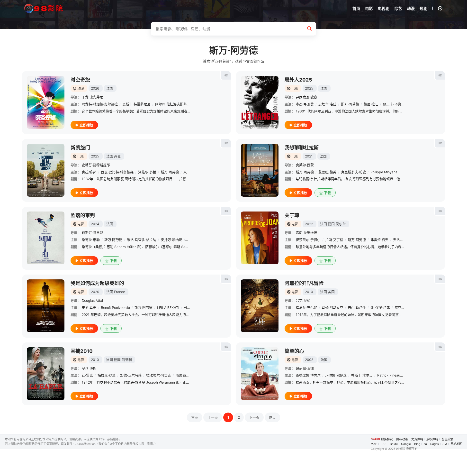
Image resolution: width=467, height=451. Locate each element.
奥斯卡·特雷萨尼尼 (136, 104)
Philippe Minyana (383, 172)
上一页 (213, 417)
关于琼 (292, 215)
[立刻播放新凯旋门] (45, 170)
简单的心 (294, 351)
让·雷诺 (87, 375)
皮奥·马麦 (89, 307)
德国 (331, 224)
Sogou (434, 444)
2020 (95, 292)
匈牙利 (127, 360)
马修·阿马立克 (332, 307)
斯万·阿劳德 (350, 104)
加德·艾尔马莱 (131, 375)
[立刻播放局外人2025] (259, 102)
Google (406, 444)
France (119, 292)
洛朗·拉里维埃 (306, 232)
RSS (383, 444)
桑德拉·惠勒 (91, 240)
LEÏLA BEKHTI (168, 307)
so (425, 444)
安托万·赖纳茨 (171, 240)
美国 (331, 292)
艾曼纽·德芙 (327, 172)
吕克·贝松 (303, 300)
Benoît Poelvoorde (115, 307)
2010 (309, 292)
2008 (309, 360)
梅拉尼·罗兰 (107, 375)
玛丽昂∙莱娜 (305, 368)
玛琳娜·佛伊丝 (336, 375)
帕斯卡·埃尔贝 (362, 375)
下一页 (254, 417)
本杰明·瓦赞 (305, 104)
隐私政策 (402, 439)
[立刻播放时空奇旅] (45, 102)
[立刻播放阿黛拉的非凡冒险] (259, 305)
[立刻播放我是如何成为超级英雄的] (45, 305)
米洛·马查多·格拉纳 (141, 240)
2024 (95, 224)
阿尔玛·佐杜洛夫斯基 (171, 104)
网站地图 (456, 444)
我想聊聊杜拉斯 (302, 148)
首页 (194, 417)
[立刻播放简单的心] (259, 373)
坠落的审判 (83, 215)
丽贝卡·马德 (392, 104)
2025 (309, 88)
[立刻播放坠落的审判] (45, 238)
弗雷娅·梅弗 (379, 240)
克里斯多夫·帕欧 (353, 172)
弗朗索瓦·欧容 (306, 97)
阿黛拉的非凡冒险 (304, 283)
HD (226, 75)
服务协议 (387, 439)
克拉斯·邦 (89, 172)
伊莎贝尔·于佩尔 (308, 240)
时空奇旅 (80, 80)
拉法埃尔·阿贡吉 (158, 375)
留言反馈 (447, 439)
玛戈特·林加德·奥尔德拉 (100, 104)
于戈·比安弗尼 (92, 97)
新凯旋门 (80, 148)
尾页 (272, 417)
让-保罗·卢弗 (380, 307)
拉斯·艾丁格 (334, 240)
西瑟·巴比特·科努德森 (117, 172)
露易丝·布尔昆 (306, 307)
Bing (417, 444)
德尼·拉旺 (371, 104)
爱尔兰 (341, 224)
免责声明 (417, 439)
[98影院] (44, 8)
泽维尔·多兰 (147, 172)
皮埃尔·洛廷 (327, 104)
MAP (374, 444)
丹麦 (117, 156)
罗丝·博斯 (89, 368)
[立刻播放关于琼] (259, 238)
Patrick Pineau (388, 375)
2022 (309, 224)
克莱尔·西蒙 (305, 165)
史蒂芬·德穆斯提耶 (96, 165)
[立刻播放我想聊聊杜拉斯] (259, 170)
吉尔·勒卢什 (357, 307)
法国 (109, 88)
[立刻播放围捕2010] (45, 373)
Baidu (394, 444)
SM (444, 444)
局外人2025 (298, 80)
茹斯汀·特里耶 (92, 232)
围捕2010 (82, 351)
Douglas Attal (92, 300)
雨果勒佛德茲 (186, 375)
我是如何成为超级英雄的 (97, 283)
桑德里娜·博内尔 (308, 375)
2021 (309, 156)
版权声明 (432, 439)
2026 (95, 88)
